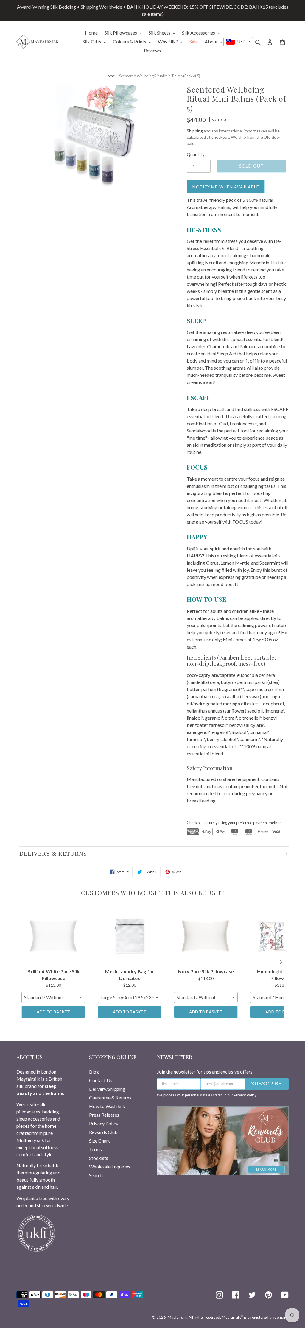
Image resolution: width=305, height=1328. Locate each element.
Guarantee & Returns (110, 1097)
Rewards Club (103, 1132)
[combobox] (238, 41)
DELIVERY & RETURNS (53, 854)
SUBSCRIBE (266, 1083)
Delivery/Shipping (107, 1089)
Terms (95, 1149)
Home (110, 76)
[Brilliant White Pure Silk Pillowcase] (53, 936)
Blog (94, 1071)
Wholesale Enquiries (109, 1166)
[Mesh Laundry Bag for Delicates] (129, 936)
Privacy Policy (103, 1123)
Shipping (195, 130)
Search (96, 1175)
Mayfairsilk (177, 1317)
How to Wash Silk (107, 1106)
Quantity (196, 154)
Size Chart (99, 1140)
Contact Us (100, 1080)
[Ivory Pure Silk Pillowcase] (206, 936)
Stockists (98, 1158)
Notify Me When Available (225, 186)
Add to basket (53, 1011)
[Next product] (281, 962)
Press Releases (104, 1115)
